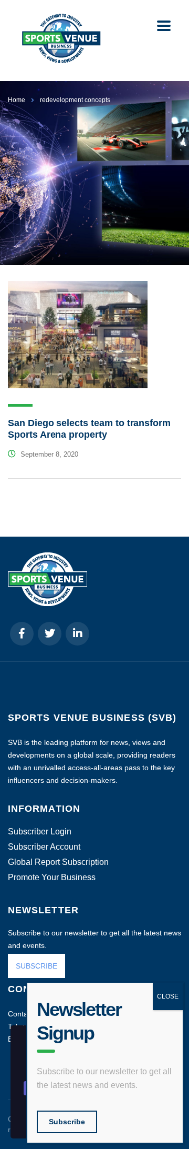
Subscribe (67, 1121)
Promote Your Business (52, 877)
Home (16, 100)
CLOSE (167, 996)
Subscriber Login (39, 832)
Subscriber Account (44, 847)
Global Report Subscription (58, 862)
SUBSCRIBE (36, 966)
